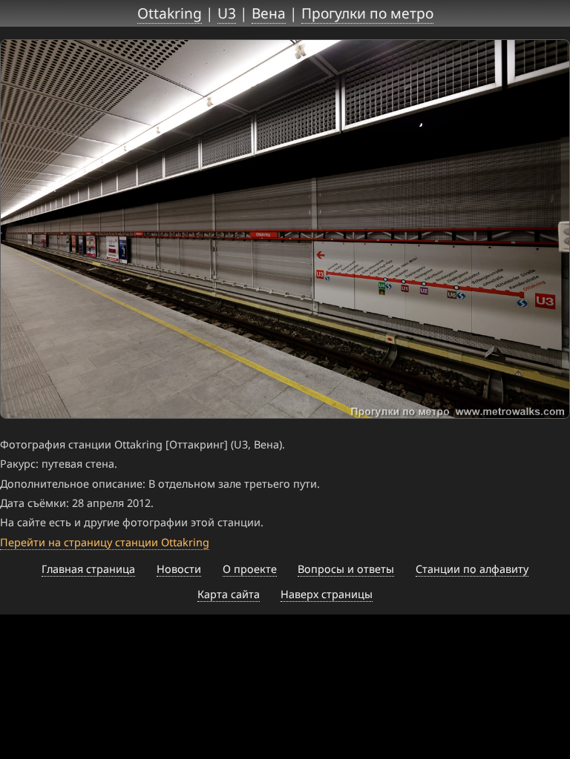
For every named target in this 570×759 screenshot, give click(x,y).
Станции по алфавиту (472, 569)
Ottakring (169, 13)
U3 (226, 13)
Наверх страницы (327, 594)
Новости (179, 569)
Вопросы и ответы (346, 569)
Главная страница (88, 569)
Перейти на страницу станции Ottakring (104, 542)
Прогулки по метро (367, 13)
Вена (269, 13)
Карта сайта (228, 594)
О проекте (250, 569)
